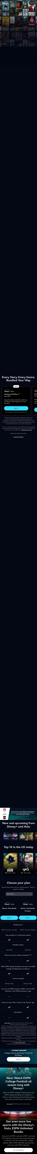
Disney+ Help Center (20, 1042)
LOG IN (32, 3)
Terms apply (9, 1104)
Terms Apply (7, 1023)
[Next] (34, 836)
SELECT (16, 408)
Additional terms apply (27, 430)
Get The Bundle (18, 1150)
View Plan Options (18, 437)
